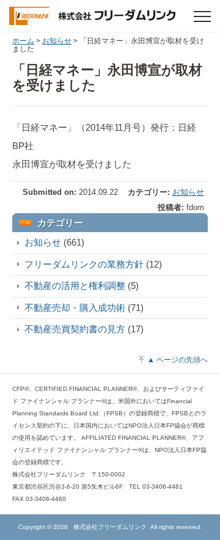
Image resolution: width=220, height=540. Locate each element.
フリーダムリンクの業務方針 (84, 264)
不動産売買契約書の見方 (74, 329)
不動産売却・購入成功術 (74, 307)
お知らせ (57, 41)
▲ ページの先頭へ (177, 360)
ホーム (23, 41)
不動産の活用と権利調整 (74, 285)
